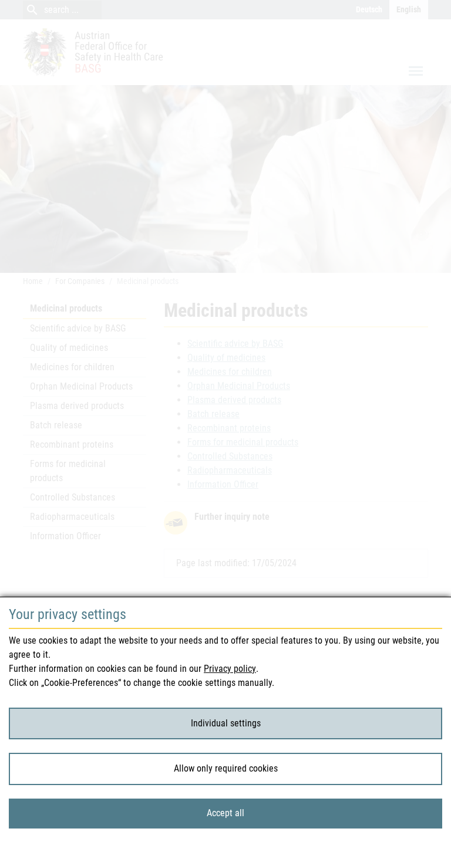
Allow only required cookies (226, 768)
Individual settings (226, 723)
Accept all (225, 813)
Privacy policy (230, 668)
